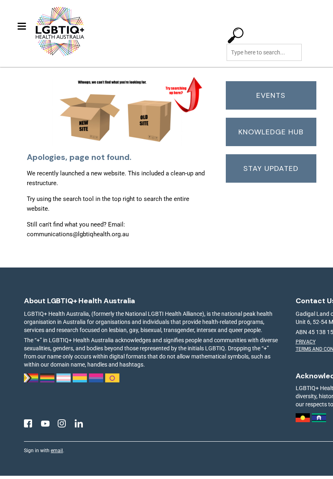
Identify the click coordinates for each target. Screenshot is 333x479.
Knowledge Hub (270, 132)
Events (270, 95)
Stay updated (270, 168)
